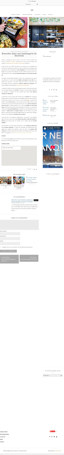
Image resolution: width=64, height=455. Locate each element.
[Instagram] (31, 1)
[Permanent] (6, 184)
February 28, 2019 (18, 189)
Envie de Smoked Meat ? (32, 182)
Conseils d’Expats (15, 14)
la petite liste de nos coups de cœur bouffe (15, 63)
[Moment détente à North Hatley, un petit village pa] (58, 295)
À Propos (50, 14)
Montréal (25, 51)
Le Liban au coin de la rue (6, 186)
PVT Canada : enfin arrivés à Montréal (53, 109)
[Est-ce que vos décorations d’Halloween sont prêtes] (58, 246)
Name (3, 231)
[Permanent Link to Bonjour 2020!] (46, 115)
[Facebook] (29, 1)
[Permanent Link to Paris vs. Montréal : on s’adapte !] (46, 103)
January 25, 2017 (6, 188)
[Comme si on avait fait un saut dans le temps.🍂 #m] (47, 341)
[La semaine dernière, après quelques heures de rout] (47, 200)
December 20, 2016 (31, 183)
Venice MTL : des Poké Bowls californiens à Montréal (19, 187)
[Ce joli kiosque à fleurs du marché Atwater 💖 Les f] (47, 239)
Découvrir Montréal (27, 14)
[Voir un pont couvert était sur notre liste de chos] (47, 292)
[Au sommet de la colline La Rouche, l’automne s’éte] (58, 342)
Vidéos (44, 14)
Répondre (36, 200)
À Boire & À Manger (15, 51)
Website (1, 241)
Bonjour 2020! (53, 115)
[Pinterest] (33, 1)
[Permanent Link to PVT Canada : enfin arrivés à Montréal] (46, 111)
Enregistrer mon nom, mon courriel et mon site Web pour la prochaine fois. (17, 247)
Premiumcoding (57, 450)
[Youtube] (35, 1)
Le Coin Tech (37, 14)
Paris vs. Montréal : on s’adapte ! (54, 101)
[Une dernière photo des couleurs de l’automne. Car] (58, 197)
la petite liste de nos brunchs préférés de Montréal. (21, 132)
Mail (3, 236)
